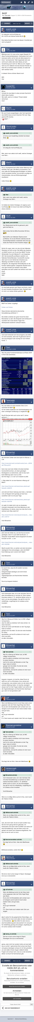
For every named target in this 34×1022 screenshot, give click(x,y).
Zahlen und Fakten (7, 307)
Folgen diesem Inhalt (15, 1004)
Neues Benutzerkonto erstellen (17, 986)
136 (31, 1004)
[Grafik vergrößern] (24, 36)
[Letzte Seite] (32, 23)
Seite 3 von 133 (17, 23)
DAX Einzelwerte (26, 15)
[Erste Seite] (2, 23)
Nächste (27, 23)
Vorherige (7, 23)
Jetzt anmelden (17, 998)
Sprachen (10, 1019)
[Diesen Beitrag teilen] (31, 30)
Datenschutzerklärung (20, 1019)
